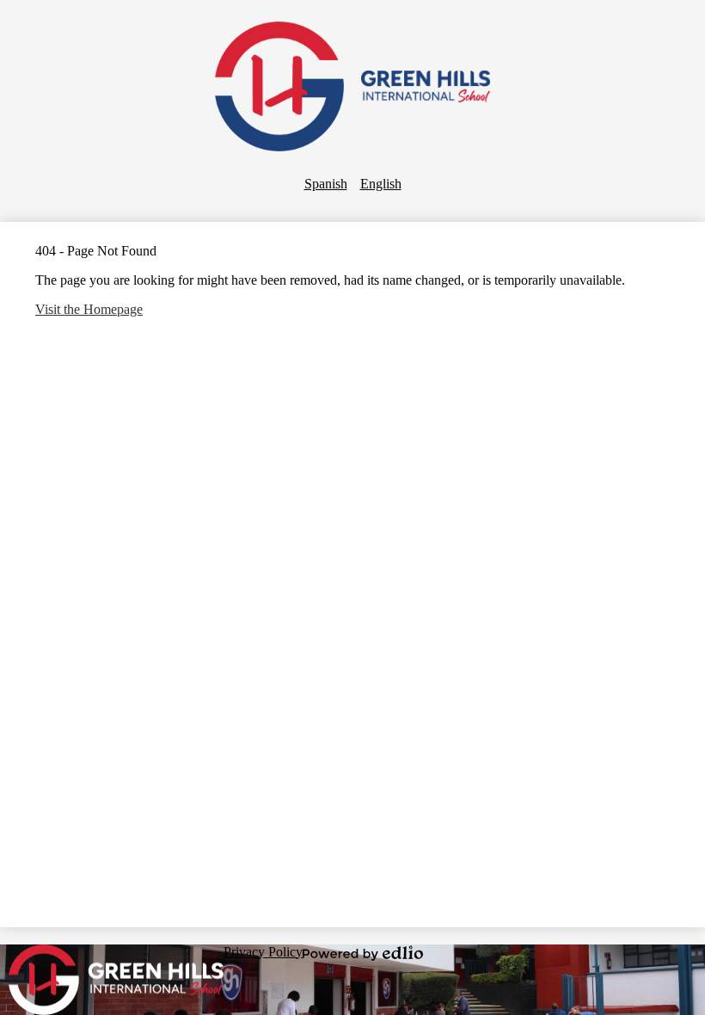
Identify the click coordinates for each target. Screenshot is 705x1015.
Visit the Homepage (89, 309)
